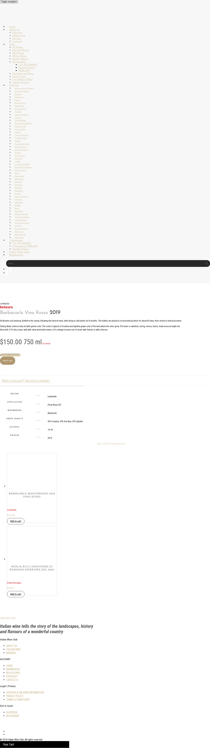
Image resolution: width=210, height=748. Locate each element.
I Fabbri (17, 162)
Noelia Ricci (19, 179)
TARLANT (24, 71)
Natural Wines (20, 50)
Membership (16, 255)
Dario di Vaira (20, 129)
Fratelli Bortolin (21, 138)
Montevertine (20, 176)
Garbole (18, 132)
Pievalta (18, 194)
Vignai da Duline (21, 229)
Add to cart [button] (15, 521)
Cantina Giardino (21, 115)
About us (14, 30)
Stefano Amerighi (21, 214)
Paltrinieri (18, 182)
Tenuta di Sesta (21, 220)
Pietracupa (19, 191)
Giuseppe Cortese (21, 150)
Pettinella (18, 188)
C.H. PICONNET (27, 65)
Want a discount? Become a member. (26, 381)
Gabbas (18, 141)
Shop (12, 44)
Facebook (11, 712)
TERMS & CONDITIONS (18, 699)
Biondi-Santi (19, 106)
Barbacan (18, 94)
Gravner (18, 153)
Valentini (18, 226)
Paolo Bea (18, 185)
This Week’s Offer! (22, 79)
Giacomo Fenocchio (22, 144)
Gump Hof (18, 159)
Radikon (18, 205)
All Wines (17, 47)
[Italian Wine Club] (8, 18)
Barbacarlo (19, 97)
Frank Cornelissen (21, 135)
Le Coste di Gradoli (22, 164)
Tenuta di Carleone (22, 217)
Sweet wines (19, 76)
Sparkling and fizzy (23, 73)
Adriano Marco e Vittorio (24, 88)
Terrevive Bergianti (22, 223)
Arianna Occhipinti (22, 91)
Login (9, 665)
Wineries (14, 85)
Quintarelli (19, 202)
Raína (17, 208)
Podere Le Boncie (21, 197)
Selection (17, 33)
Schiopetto (19, 211)
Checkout (12, 676)
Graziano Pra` (20, 156)
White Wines (19, 56)
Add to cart (7, 361)
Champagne (19, 62)
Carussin (18, 118)
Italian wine (18, 35)
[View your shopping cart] (7, 273)
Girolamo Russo (20, 147)
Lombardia (4, 303)
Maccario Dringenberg (23, 167)
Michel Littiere (26, 68)
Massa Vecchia (20, 170)
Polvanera (18, 200)
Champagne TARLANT (23, 124)
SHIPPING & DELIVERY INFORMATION (25, 692)
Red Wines (18, 53)
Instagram (12, 715)
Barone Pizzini (20, 103)
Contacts (12, 679)
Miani (17, 173)
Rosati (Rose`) (20, 59)
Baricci (17, 100)
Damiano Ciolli (20, 126)
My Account (13, 672)
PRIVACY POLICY (14, 695)
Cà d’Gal (18, 112)
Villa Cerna (19, 232)
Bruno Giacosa (20, 109)
